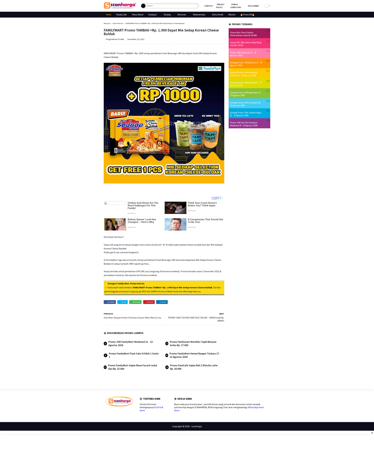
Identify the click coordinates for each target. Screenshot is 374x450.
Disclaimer (253, 6)
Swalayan (152, 14)
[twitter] (111, 411)
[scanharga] (120, 8)
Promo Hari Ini (118, 23)
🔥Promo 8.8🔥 (247, 14)
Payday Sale (121, 14)
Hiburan (231, 14)
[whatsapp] (116, 411)
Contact (208, 6)
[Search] (143, 6)
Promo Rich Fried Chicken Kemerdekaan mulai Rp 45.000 (243, 34)
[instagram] (125, 411)
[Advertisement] (187, 442)
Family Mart (123, 283)
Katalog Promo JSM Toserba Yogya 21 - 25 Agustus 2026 (245, 114)
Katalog (167, 14)
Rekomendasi (199, 14)
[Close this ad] (372, 433)
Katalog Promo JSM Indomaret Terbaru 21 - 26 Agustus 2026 (244, 74)
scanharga (196, 426)
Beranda (107, 23)
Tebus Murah (137, 14)
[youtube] (130, 411)
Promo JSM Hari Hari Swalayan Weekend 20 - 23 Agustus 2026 (243, 124)
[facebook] (106, 411)
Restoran (182, 14)
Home (108, 14)
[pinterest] (120, 411)
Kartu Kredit (217, 14)
